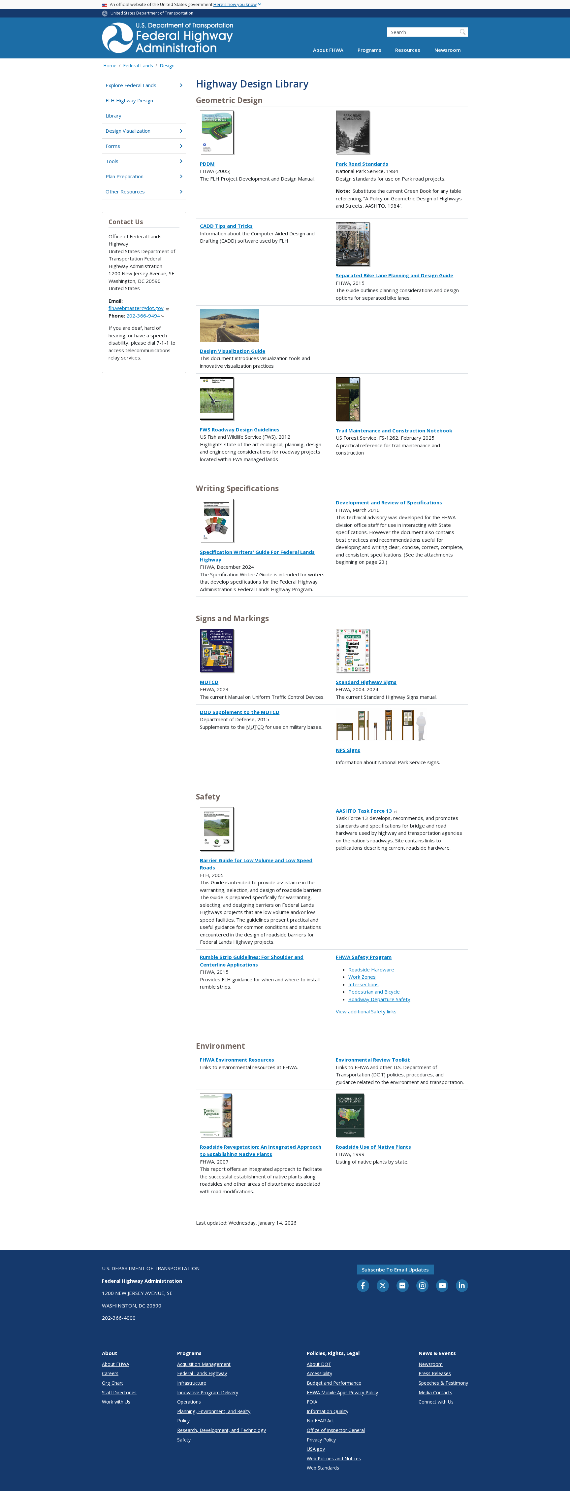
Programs (369, 50)
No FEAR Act (320, 1420)
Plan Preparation (124, 176)
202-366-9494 (143, 315)
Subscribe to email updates (395, 1269)
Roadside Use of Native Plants (373, 1146)
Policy (183, 1420)
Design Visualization (128, 130)
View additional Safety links (366, 1011)
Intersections (363, 984)
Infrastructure (191, 1383)
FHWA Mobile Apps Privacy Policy (342, 1392)
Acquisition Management (204, 1364)
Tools (112, 161)
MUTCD (209, 682)
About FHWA (328, 50)
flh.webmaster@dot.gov (136, 308)
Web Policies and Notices (334, 1458)
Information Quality (327, 1411)
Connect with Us (436, 1402)
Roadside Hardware (371, 969)
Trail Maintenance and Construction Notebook (394, 430)
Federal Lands (138, 65)
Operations (189, 1402)
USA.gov (316, 1449)
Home (109, 65)
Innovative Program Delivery (207, 1392)
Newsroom (447, 50)
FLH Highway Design (129, 100)
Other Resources (125, 191)
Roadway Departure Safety (379, 999)
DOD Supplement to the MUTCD (239, 712)
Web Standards (323, 1468)
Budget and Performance (334, 1383)
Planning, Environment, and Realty (213, 1411)
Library (113, 115)
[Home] (168, 39)
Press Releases (435, 1373)
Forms (113, 146)
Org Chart (112, 1383)
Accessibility (319, 1373)
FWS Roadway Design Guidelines (239, 429)
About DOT (319, 1364)
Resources (407, 50)
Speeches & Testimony (443, 1383)
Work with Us (116, 1402)
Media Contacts (435, 1392)
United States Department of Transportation (152, 13)
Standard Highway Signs (366, 682)
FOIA (312, 1402)
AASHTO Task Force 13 (364, 810)
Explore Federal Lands (131, 85)
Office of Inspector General (336, 1430)
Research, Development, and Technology (221, 1430)
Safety (184, 1440)
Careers (110, 1373)
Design (167, 65)
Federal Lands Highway (202, 1373)
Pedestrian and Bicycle (374, 991)
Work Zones (362, 976)
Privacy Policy (321, 1440)
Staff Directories (119, 1392)
